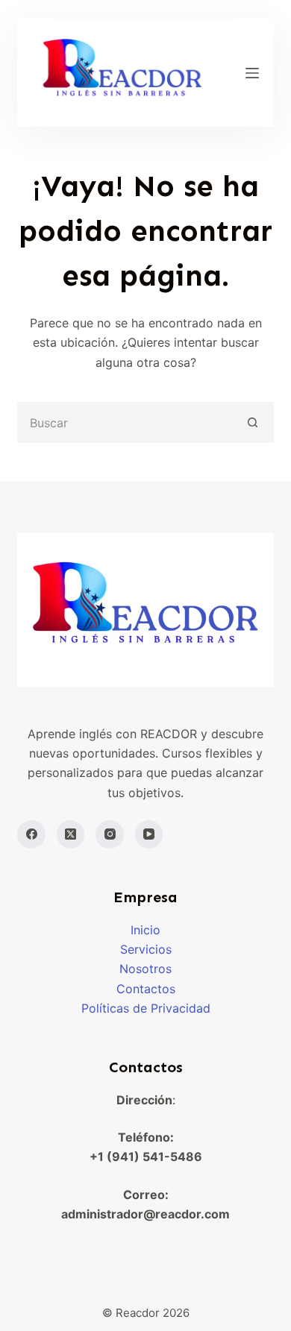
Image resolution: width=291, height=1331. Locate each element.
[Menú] (252, 73)
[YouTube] (149, 834)
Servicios (146, 949)
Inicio (145, 929)
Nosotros (145, 968)
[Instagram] (110, 834)
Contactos (145, 988)
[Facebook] (31, 834)
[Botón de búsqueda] (253, 422)
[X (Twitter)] (71, 834)
